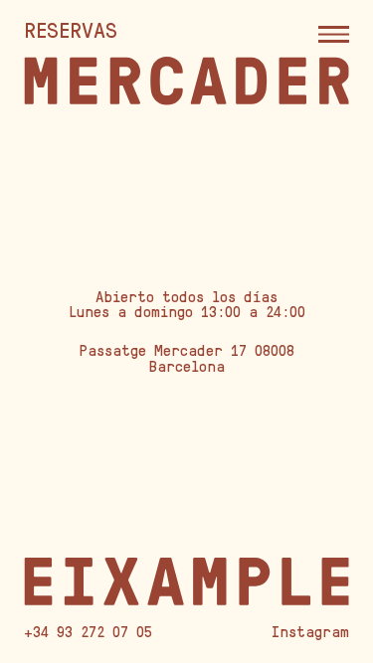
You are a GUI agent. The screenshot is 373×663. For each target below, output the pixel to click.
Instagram (310, 631)
